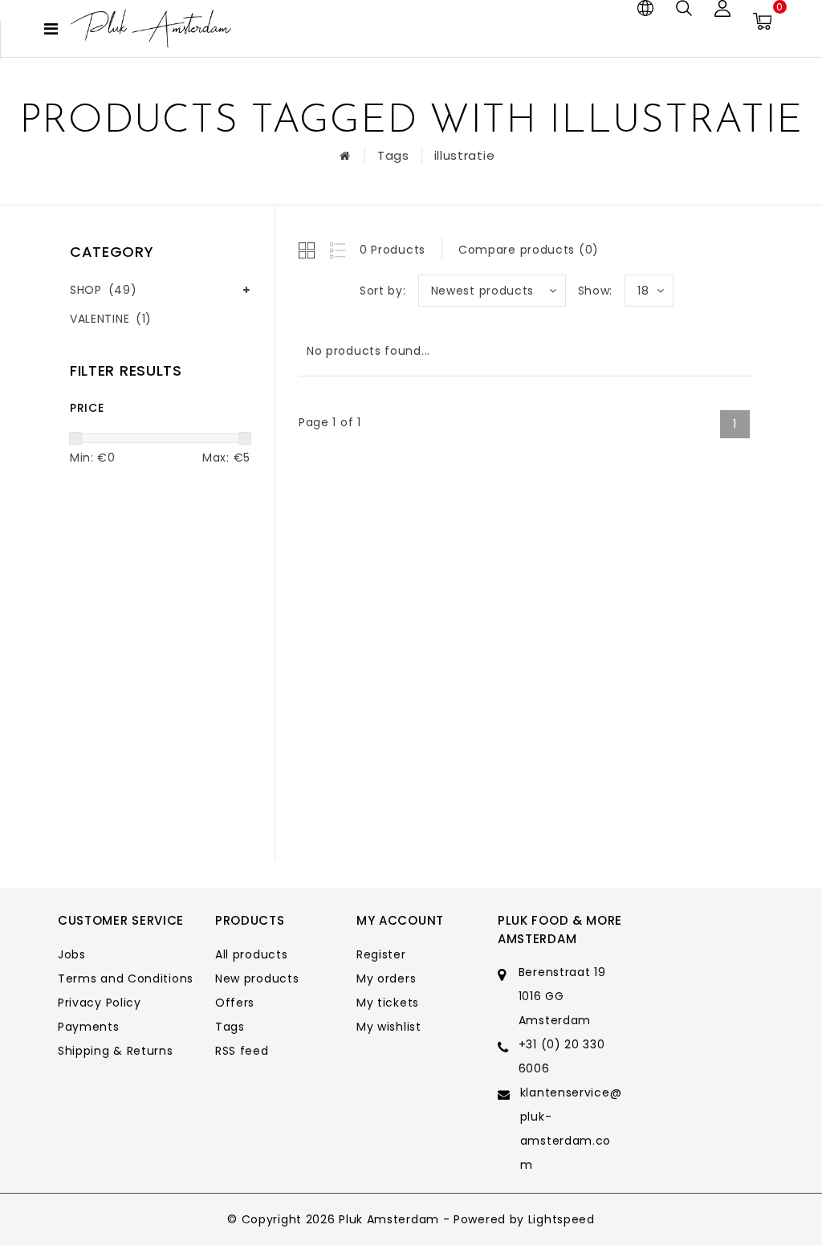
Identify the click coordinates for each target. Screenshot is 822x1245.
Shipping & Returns (115, 1051)
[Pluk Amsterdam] (151, 28)
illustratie (464, 155)
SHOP (103, 290)
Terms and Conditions (125, 978)
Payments (89, 1027)
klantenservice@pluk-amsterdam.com (571, 1128)
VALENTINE (111, 319)
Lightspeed (561, 1219)
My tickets (387, 1003)
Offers (234, 1003)
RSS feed (242, 1051)
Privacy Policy (99, 1003)
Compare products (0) (528, 250)
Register (381, 954)
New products (257, 978)
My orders (386, 978)
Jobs (72, 954)
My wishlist (388, 1027)
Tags (393, 155)
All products (251, 954)
